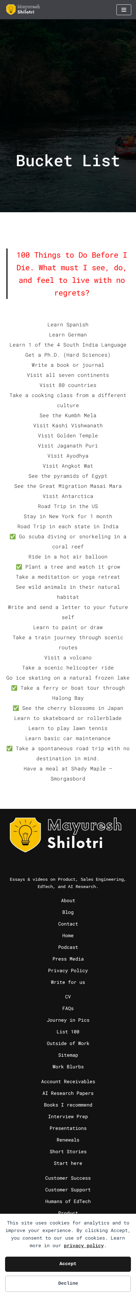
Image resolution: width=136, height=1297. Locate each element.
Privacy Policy (68, 970)
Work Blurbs (68, 1066)
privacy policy (84, 1245)
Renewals (68, 1139)
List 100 (68, 1031)
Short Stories (68, 1151)
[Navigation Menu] (123, 9)
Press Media (68, 958)
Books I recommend (68, 1104)
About (68, 900)
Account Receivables (68, 1081)
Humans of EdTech (68, 1201)
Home (68, 935)
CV (68, 996)
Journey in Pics (68, 1020)
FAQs (68, 1008)
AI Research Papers (68, 1093)
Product (68, 1213)
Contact (68, 923)
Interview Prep (68, 1116)
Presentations (68, 1128)
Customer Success (68, 1178)
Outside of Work (68, 1043)
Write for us (68, 982)
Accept (68, 1264)
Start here (68, 1163)
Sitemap (68, 1055)
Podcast (68, 947)
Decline (68, 1283)
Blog (68, 912)
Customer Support (68, 1189)
